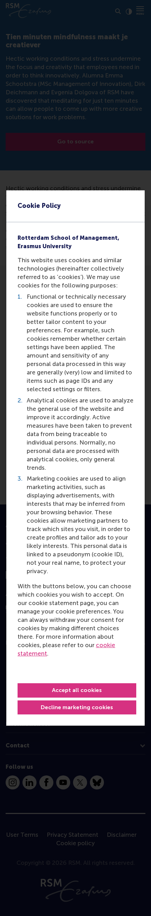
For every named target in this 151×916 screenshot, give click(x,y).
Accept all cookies (77, 690)
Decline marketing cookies (77, 707)
